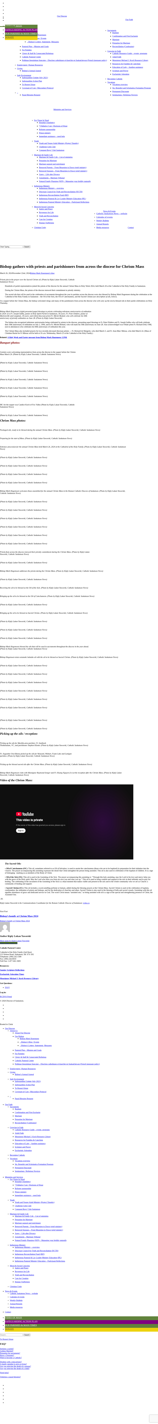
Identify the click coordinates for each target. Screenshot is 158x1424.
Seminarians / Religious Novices (27, 1171)
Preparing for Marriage (24, 1119)
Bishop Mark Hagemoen (29, 1039)
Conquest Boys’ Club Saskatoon (27, 1209)
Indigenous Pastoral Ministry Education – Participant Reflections (40, 1261)
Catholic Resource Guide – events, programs (32, 1130)
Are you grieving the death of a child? (15, 1368)
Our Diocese (10, 1028)
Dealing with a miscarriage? (11, 1362)
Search (26, 247)
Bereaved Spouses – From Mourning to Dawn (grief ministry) (39, 1230)
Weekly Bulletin (16, 1300)
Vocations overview (22, 1161)
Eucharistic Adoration (23, 1150)
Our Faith (8, 1104)
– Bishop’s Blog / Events (29, 1042)
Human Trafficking (22, 1282)
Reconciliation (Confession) (26, 1123)
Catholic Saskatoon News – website (24, 1293)
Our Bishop (19, 1036)
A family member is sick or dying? (13, 1364)
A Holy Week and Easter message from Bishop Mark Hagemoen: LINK (37, 337)
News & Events (11, 1291)
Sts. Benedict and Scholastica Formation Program (34, 1164)
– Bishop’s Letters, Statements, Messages (36, 1045)
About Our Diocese (22, 1033)
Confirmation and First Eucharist (27, 1112)
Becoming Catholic (17, 1155)
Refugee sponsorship (23, 1188)
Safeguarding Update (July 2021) (28, 1081)
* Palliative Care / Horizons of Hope (29, 1185)
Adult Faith (19, 1133)
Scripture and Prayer (23, 1147)
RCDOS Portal (6, 997)
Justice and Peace (21, 1268)
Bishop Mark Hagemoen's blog (42, 273)
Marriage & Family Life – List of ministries (31, 1216)
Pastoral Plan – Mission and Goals (28, 1050)
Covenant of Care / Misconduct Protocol (30, 1092)
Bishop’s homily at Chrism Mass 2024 (15, 921)
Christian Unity (16, 1286)
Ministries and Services (14, 1177)
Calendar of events (17, 1297)
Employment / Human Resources (23, 1069)
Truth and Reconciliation (24, 1275)
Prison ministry (21, 1192)
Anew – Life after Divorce (25, 1233)
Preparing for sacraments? (10, 1353)
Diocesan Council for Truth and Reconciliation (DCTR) (36, 1251)
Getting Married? (6, 1351)
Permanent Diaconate (23, 1168)
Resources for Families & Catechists (29, 1140)
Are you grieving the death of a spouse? (15, 1366)
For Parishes (19, 1054)
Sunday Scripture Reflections (12, 970)
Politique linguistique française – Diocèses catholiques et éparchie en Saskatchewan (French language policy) (57, 1064)
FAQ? (7, 987)
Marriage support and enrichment (28, 1223)
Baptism (18, 1109)
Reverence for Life (22, 1271)
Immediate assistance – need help (28, 1195)
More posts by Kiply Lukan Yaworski (14, 941)
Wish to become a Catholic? (11, 1358)
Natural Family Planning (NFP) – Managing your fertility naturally (41, 1240)
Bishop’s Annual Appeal (24, 1074)
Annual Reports (16, 1304)
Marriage (18, 1116)
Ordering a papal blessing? (10, 1377)
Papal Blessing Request (24, 1099)
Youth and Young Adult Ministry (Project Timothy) (34, 1202)
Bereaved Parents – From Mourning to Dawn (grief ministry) (38, 1226)
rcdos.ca (86, 903)
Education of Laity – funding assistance (30, 1143)
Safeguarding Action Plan (25, 1085)
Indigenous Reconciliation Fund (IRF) (30, 1254)
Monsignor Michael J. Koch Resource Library (19, 978)
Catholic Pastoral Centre (24, 1061)
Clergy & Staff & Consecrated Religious (30, 1057)
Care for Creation (21, 1278)
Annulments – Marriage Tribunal (27, 1237)
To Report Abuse (21, 1088)
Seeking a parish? (7, 1349)
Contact (8, 1312)
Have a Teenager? (7, 1355)
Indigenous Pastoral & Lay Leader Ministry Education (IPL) (38, 1258)
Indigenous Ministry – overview (27, 1247)
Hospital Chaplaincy (23, 1182)
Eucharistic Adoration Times (12, 974)
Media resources (16, 1307)
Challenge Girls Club (23, 1206)
